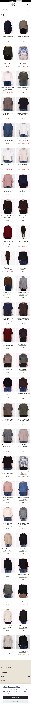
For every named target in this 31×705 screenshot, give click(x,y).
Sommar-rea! (12, 1)
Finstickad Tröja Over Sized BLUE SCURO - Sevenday (7, 37)
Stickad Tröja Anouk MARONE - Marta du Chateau (7, 216)
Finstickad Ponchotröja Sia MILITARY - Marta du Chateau (23, 421)
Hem (2, 12)
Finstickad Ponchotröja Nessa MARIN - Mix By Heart (8, 320)
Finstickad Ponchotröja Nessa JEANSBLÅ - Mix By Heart (8, 139)
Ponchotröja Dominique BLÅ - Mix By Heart (23, 473)
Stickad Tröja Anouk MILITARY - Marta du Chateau (7, 63)
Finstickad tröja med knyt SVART (23, 601)
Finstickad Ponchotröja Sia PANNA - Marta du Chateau (23, 165)
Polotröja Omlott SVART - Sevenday (8, 576)
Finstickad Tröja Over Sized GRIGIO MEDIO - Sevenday (23, 294)
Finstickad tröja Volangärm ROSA (7, 499)
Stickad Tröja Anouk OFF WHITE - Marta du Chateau (7, 89)
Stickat (9, 12)
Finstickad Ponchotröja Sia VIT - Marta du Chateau (7, 165)
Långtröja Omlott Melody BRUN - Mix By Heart (7, 268)
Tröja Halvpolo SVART (7, 394)
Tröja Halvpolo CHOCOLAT (23, 345)
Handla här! (19, 1)
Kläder (5, 12)
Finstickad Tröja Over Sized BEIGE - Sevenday (7, 627)
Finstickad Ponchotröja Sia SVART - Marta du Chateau (7, 473)
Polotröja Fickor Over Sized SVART (23, 550)
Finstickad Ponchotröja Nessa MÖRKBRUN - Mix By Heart (23, 320)
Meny (2, 676)
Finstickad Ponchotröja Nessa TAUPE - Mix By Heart (8, 114)
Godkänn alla (15, 697)
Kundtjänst (4, 672)
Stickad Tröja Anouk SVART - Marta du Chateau (23, 268)
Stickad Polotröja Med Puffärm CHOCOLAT (23, 394)
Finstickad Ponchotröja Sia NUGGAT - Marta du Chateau (8, 421)
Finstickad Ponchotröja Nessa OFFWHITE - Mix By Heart (23, 139)
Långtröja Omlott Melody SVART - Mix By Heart (23, 242)
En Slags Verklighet (6, 668)
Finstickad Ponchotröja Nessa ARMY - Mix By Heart (23, 88)
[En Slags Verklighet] (14, 4)
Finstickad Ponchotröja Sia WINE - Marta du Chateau (7, 344)
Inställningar (15, 701)
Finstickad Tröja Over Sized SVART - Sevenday (23, 627)
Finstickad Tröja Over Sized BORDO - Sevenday (7, 243)
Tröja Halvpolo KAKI (23, 370)
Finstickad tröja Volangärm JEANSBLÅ (23, 499)
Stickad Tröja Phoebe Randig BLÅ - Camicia (23, 63)
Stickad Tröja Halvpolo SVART (23, 652)
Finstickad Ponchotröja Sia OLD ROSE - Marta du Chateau (7, 191)
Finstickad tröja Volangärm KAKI (7, 601)
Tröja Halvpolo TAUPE (7, 369)
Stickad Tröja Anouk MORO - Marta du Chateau (8, 294)
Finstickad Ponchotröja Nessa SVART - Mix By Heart (23, 114)
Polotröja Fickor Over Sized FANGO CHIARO (7, 550)
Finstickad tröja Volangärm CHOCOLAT (23, 216)
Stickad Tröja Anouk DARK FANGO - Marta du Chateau (23, 37)
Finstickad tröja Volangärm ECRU (7, 525)
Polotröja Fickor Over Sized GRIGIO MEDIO (23, 525)
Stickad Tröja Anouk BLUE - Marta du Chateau (23, 191)
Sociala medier (5, 681)
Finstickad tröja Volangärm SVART (23, 576)
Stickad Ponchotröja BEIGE (7, 653)
